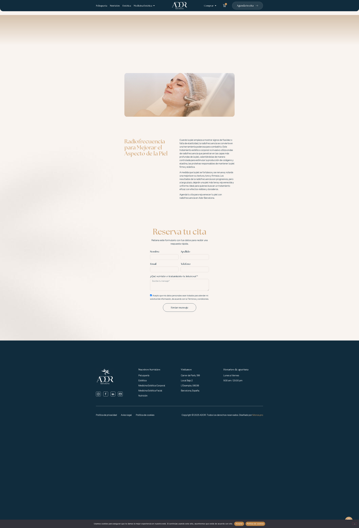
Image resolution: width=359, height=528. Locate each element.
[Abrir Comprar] (215, 5)
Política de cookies (255, 524)
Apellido (185, 251)
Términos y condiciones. (198, 298)
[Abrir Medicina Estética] (154, 5)
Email (153, 264)
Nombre (154, 251)
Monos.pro (257, 415)
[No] (354, 523)
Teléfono (186, 264)
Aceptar (239, 524)
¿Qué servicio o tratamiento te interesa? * (174, 276)
